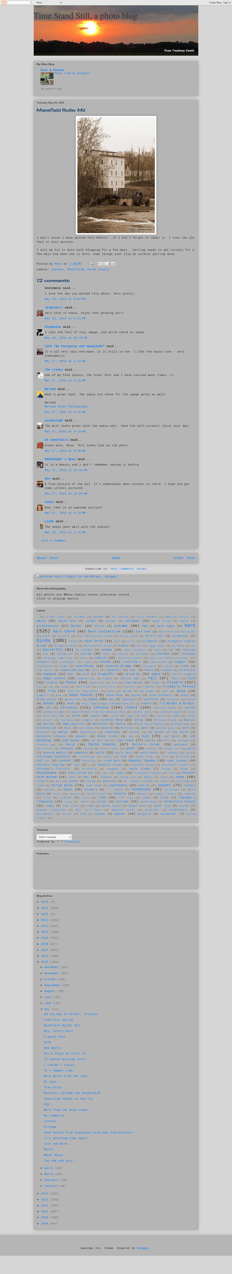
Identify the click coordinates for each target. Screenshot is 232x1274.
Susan (49, 502)
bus (193, 645)
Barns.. (50, 1149)
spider (73, 781)
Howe (70, 703)
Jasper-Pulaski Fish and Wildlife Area (98, 712)
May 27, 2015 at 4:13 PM (65, 513)
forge (64, 687)
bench (46, 636)
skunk (72, 777)
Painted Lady (46, 744)
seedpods (113, 769)
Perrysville (45, 748)
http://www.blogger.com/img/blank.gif (108, 703)
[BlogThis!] (103, 264)
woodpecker (169, 814)
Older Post (184, 558)
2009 (45, 1223)
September (53, 985)
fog (51, 687)
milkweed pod (46, 728)
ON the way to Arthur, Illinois (71, 1014)
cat (45, 653)
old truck (125, 740)
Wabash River (137, 806)
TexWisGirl (54, 307)
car (171, 649)
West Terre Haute (89, 810)
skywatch (106, 777)
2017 (45, 950)
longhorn (87, 720)
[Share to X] (106, 264)
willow (67, 814)
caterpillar (65, 654)
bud (139, 645)
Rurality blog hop (51, 764)
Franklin (149, 687)
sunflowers (118, 785)
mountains (43, 732)
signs (120, 773)
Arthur (76, 626)
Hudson (146, 703)
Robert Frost (145, 756)
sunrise (144, 785)
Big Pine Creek (101, 636)
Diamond (166, 670)
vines (90, 806)
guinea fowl (73, 699)
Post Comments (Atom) (129, 569)
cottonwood (44, 666)
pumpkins (80, 752)
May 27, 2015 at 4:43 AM (65, 412)
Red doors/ (53, 1048)
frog (51, 691)
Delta (149, 670)
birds (43, 640)
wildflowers (178, 809)
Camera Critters (135, 650)
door (70, 674)
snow (180, 777)
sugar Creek (94, 785)
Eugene (107, 678)
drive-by (133, 674)
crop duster (45, 670)
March (49, 1174)
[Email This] (100, 264)
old (145, 736)
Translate (72, 841)
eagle (156, 674)
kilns (191, 712)
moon (144, 728)
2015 (45, 962)
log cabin (67, 720)
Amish (41, 621)
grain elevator (160, 695)
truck (165, 797)
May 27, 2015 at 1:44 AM (65, 361)
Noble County (108, 736)
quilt (100, 752)
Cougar (63, 666)
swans (67, 789)
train (85, 797)
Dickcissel (187, 670)
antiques (132, 621)
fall (152, 678)
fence (70, 682)
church (100, 658)
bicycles (63, 636)
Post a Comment (54, 540)
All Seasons (120, 617)
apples (184, 621)
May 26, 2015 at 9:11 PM (65, 318)
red (187, 752)
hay (111, 699)
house (48, 703)
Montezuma (127, 728)
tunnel (84, 801)
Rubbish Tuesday (142, 760)
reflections (87, 756)
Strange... (53, 1127)
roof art (43, 760)
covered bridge (118, 666)
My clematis (54, 1115)
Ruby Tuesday (177, 760)
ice (48, 707)
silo (172, 773)
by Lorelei (84, 649)
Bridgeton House (65, 645)
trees (146, 797)
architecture (47, 626)
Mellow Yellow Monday (148, 724)
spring (91, 781)
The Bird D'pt (96, 793)
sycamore (90, 789)
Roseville (89, 760)
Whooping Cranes (123, 810)
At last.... (54, 1082)
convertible (158, 662)
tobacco (142, 793)
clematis (43, 662)
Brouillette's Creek (97, 645)
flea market (134, 682)
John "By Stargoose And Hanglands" (75, 346)
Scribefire (89, 769)
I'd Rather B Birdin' (177, 703)
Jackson (189, 707)
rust (76, 764)
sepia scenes (139, 768)
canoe (157, 650)
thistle (119, 793)
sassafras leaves (142, 765)
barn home (143, 631)
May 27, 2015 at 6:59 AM (65, 451)
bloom (73, 641)
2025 (45, 902)
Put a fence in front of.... (68, 1053)
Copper (180, 662)
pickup (88, 748)
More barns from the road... (68, 1076)
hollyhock (173, 699)
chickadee (142, 654)
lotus (138, 720)
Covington (149, 666)
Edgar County (54, 678)
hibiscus (128, 699)
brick (131, 641)
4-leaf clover (55, 617)
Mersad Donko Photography (66, 406)
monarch (107, 728)
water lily (162, 805)
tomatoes (189, 793)
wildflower (152, 810)
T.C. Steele (114, 789)
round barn (111, 760)
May (48, 1009)
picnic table (109, 748)
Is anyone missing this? (65, 1059)
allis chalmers (147, 617)
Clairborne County (129, 658)
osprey (150, 740)
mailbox (49, 724)
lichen (114, 716)
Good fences (81, 695)
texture (74, 793)
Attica (99, 626)
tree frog (126, 797)
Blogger (143, 1248)
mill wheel (86, 728)
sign (105, 773)
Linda (49, 521)
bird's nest (154, 636)
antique (111, 621)
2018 (45, 944)
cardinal (188, 649)
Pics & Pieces (52, 70)
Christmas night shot (58, 658)
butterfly (52, 650)
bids (80, 636)
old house (71, 740)
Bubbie (124, 645)
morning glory (165, 728)
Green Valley (46, 699)
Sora (58, 781)
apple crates (161, 621)
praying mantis (54, 752)
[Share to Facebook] (110, 264)
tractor (66, 797)
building (178, 645)
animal (91, 621)
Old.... (50, 1104)
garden (127, 691)
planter (152, 748)
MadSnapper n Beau (60, 459)
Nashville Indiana (51, 736)
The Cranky (54, 369)
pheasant (66, 748)
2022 (45, 920)
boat (117, 641)
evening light (130, 678)
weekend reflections (51, 810)
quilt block (149, 752)
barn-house (166, 631)
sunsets (189, 785)
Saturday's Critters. (54, 768)
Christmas (188, 653)
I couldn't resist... (62, 1065)
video (50, 805)
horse (191, 699)
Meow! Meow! (54, 1155)
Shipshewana (47, 773)
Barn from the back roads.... (69, 1110)
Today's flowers (165, 793)
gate (165, 691)
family (175, 678)
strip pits (62, 785)
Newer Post (47, 558)
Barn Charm (64, 631)
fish (114, 682)
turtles (122, 801)
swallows (49, 789)
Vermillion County (179, 801)
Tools (47, 797)
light (129, 716)
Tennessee (141, 789)
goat (58, 695)
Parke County (98, 269)
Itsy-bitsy (53, 1087)
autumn (120, 626)
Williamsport (45, 814)
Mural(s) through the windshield (72, 1093)
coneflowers (132, 662)
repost (107, 756)
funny (110, 691)
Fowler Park (106, 687)
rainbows (172, 752)
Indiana (57, 269)
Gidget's (42, 695)
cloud (87, 662)
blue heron (94, 641)
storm (40, 785)
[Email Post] (92, 264)
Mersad (50, 389)
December (52, 967)
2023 (45, 914)
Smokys (148, 777)
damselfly (114, 670)
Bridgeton (150, 641)
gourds (136, 695)
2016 (45, 956)
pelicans (180, 744)
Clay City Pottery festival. (169, 658)
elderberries (86, 678)
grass (185, 695)
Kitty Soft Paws (54, 716)
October (51, 979)
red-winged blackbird (53, 756)
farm (191, 678)
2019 (45, 938)
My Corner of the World (168, 732)
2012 (45, 1205)
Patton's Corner (146, 744)
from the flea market (83, 691)
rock (165, 756)
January (51, 1186)
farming (51, 682)
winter (120, 814)
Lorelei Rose (112, 720)
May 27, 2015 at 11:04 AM (66, 493)
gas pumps (147, 691)
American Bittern (177, 617)
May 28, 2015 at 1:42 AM (65, 532)
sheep (184, 769)
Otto (167, 740)
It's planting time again (65, 1138)
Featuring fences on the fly (68, 1099)
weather (184, 806)
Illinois (68, 708)
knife (76, 715)
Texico (57, 793)
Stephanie (53, 327)
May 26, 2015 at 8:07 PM (65, 299)
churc (84, 658)
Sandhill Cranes (110, 764)
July (48, 997)
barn (190, 625)
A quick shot (55, 1037)
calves (106, 650)
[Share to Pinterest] (113, 264)
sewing (166, 769)
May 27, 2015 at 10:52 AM (66, 470)
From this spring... (61, 1020)
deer (133, 670)
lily (144, 715)
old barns (172, 736)
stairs (164, 781)
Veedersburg (148, 801)
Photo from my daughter (72, 73)
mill (68, 728)
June (48, 1003)
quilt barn (124, 752)
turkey (102, 801)
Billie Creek (128, 636)
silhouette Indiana (147, 773)
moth (185, 728)
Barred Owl (188, 631)
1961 (47, 1042)
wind (83, 814)
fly (39, 687)
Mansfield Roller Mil (62, 1025)
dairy (95, 670)
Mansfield (75, 269)
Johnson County (142, 712)
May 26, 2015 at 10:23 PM (66, 338)
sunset (164, 785)
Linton (160, 716)
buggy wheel (157, 645)
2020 (45, 932)
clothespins (67, 662)
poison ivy (172, 748)
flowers (174, 682)
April (49, 1168)
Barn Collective (104, 631)
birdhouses (180, 636)
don (47, 478)
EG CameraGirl (56, 440)
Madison (189, 720)
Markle (121, 724)
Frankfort (128, 687)
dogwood (49, 674)
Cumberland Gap (71, 670)
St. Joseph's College (138, 781)
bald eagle (166, 626)
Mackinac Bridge (165, 720)
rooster (65, 760)
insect (131, 708)
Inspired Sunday (165, 707)
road (123, 756)
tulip (68, 801)
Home (116, 558)
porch (191, 748)
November (52, 973)
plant (130, 748)
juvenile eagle (170, 712)
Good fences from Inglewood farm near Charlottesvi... (91, 1132)
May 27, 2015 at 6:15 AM (65, 431)
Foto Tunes (83, 687)
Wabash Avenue (111, 806)
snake (164, 777)
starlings (183, 781)
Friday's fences (179, 687)
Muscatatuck (88, 732)
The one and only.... (62, 1161)
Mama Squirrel (73, 724)
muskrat (135, 732)
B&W (144, 626)
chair (106, 654)
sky (86, 777)
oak (131, 736)
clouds (105, 662)
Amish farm (67, 621)
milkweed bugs (180, 724)
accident (79, 617)
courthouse (85, 666)
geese (181, 691)
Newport (81, 736)
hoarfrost (151, 699)
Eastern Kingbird (183, 674)
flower (155, 682)
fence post (97, 682)
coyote (168, 666)
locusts (48, 720)
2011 (45, 1211)
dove (86, 674)
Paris (70, 744)
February (52, 1180)
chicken (163, 654)
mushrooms (112, 732)
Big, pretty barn (58, 1031)
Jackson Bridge (53, 712)
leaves (95, 715)
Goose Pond (114, 695)
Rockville (182, 756)
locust (191, 716)
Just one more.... (59, 1144)
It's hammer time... (61, 1070)
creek (184, 666)
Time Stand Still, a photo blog (85, 15)
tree (102, 797)
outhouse (183, 740)
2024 (45, 908)
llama (175, 716)
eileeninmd (54, 420)
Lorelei (50, 1121)
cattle (86, 654)
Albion (98, 616)
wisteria (144, 814)
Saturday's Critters (175, 765)
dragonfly (106, 674)
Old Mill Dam (100, 740)
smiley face (128, 777)
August (50, 991)
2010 (45, 1217)
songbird (42, 781)
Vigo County (71, 806)
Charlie (123, 654)
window (100, 814)
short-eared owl (80, 773)
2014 (45, 1193)
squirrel (109, 781)
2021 (45, 926)
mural (63, 732)
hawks (93, 699)
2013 (45, 1199)
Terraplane (172, 789)
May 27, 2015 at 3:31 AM (65, 380)
